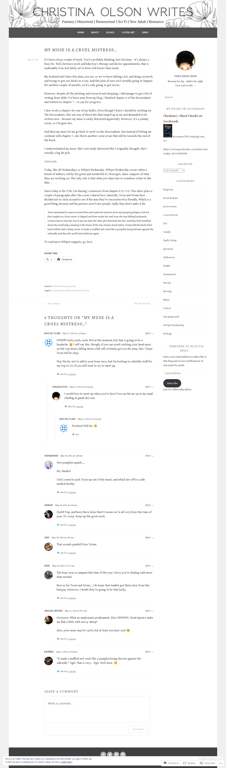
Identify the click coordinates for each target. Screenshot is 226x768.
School (167, 308)
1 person (72, 374)
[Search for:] (185, 97)
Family (167, 232)
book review (170, 206)
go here (87, 242)
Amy (46, 537)
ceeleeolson (59, 387)
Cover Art (128, 32)
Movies (167, 282)
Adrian (48, 505)
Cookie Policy (66, 762)
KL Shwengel (112, 174)
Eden (47, 565)
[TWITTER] (110, 754)
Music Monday (53, 304)
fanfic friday (170, 240)
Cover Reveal (170, 215)
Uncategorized (171, 316)
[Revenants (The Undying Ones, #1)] (167, 136)
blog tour (168, 189)
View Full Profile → (185, 85)
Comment (137, 729)
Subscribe (172, 383)
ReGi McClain (52, 333)
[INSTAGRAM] (123, 754)
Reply (148, 333)
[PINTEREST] (116, 754)
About (95, 32)
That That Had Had (142, 304)
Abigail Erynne (53, 610)
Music (166, 299)
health (166, 266)
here (103, 195)
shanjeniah (51, 455)
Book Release (170, 198)
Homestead (169, 274)
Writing (73, 286)
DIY (165, 223)
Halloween (169, 257)
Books (110, 32)
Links (145, 32)
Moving (167, 291)
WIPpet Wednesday (61, 286)
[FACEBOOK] (103, 754)
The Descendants (58, 290)
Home (81, 32)
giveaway (168, 249)
